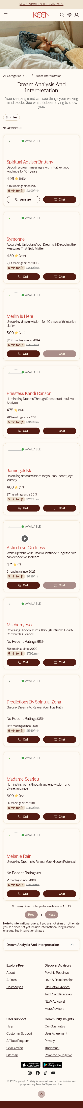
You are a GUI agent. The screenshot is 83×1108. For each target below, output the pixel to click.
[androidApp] (52, 1067)
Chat (62, 199)
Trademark (52, 1048)
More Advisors (54, 1009)
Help (9, 1026)
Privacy (50, 1041)
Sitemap (12, 1055)
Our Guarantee (55, 1026)
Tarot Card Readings (58, 994)
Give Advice (14, 1048)
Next (52, 914)
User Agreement (56, 1033)
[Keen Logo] (41, 15)
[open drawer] (5, 14)
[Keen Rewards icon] (69, 15)
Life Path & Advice (57, 987)
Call (25, 277)
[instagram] (29, 1075)
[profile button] (76, 15)
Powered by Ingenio (58, 1055)
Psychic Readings (57, 973)
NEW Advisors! (55, 1001)
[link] (25, 538)
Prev (31, 914)
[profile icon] (76, 15)
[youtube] (53, 1075)
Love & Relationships (59, 980)
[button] (72, 944)
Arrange (25, 199)
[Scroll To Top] (41, 1094)
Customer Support (19, 1033)
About (10, 973)
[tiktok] (45, 1075)
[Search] (62, 14)
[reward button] (69, 15)
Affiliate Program (17, 1041)
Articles (11, 980)
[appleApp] (30, 1067)
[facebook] (37, 1075)
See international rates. (30, 930)
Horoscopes (14, 987)
